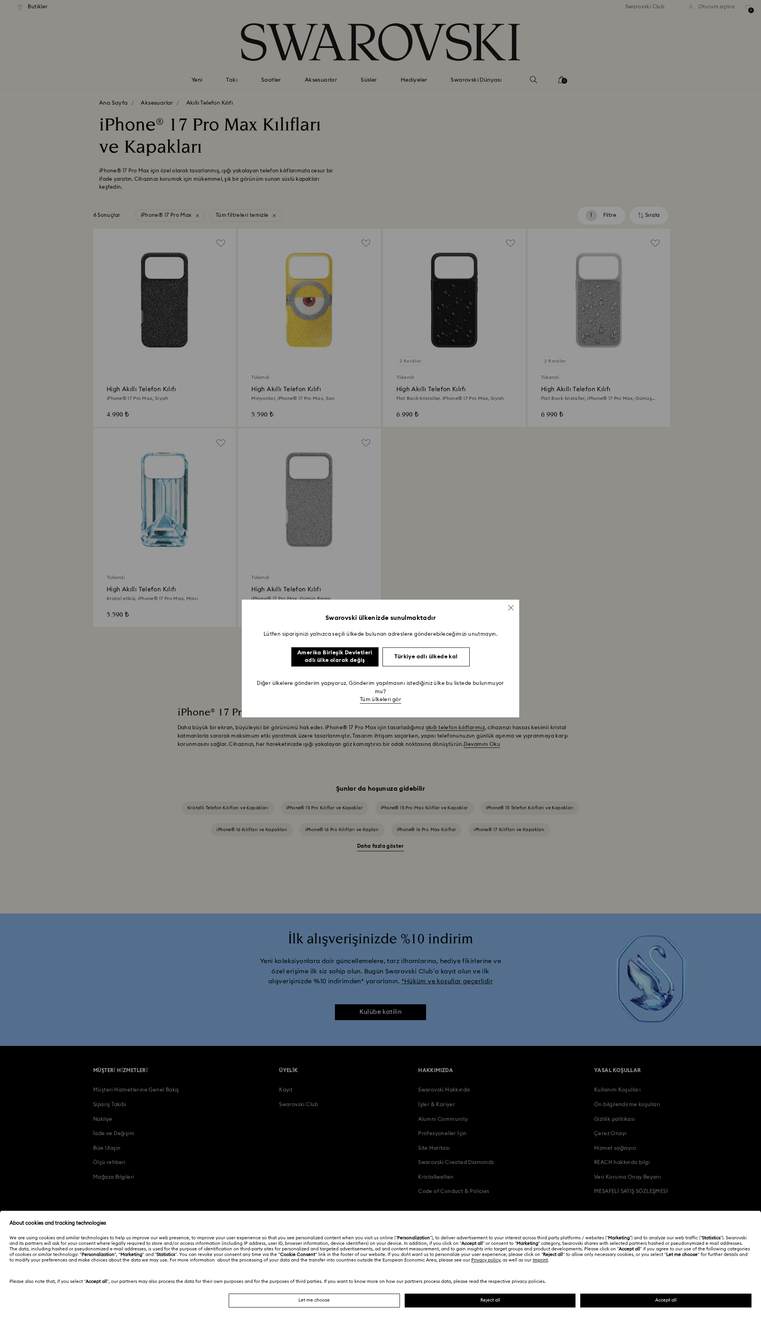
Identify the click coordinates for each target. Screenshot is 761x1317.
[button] (511, 607)
